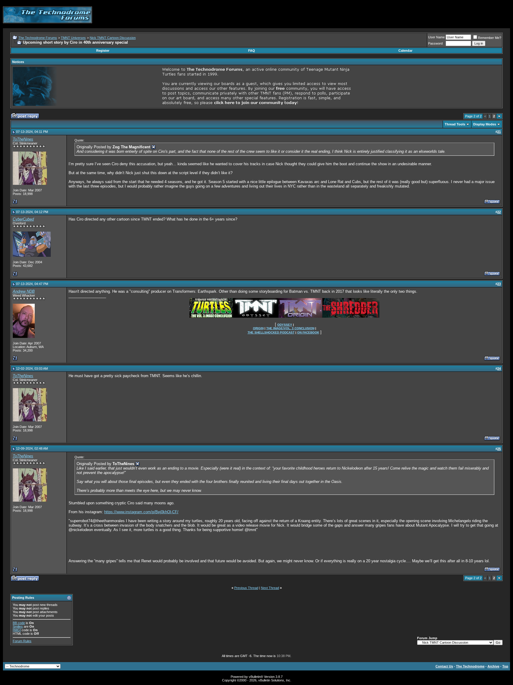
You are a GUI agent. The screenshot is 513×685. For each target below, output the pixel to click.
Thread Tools (455, 124)
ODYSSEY (284, 324)
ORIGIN (258, 328)
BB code (19, 623)
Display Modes (484, 124)
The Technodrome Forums (37, 38)
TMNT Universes (73, 38)
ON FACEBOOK (308, 332)
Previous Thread (246, 588)
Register (102, 50)
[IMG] (17, 630)
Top (505, 666)
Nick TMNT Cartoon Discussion (113, 38)
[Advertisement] (402, 14)
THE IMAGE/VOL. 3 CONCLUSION (290, 328)
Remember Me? (489, 38)
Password (435, 43)
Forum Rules (22, 641)
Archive (493, 666)
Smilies (18, 626)
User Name (436, 37)
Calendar (405, 50)
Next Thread (270, 588)
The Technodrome (470, 666)
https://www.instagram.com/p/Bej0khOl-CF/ (141, 512)
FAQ (251, 50)
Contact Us (444, 666)
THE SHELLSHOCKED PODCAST (271, 332)
